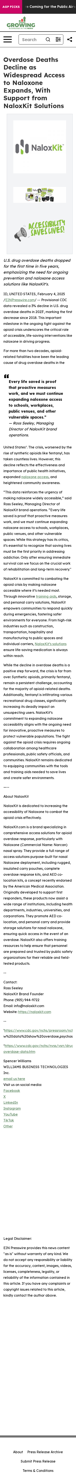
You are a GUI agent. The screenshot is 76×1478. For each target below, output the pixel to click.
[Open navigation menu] (7, 39)
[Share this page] (70, 39)
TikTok (8, 1120)
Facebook (11, 1090)
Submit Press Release (38, 1461)
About (18, 1452)
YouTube (10, 1114)
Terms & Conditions (38, 1470)
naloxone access (35, 477)
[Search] (48, 39)
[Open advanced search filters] (58, 39)
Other (8, 1126)
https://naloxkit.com (34, 1012)
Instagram (12, 1108)
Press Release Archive (45, 1452)
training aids (46, 596)
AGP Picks (11, 7)
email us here (14, 1079)
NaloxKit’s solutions (50, 644)
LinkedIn (10, 1102)
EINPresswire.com (20, 300)
